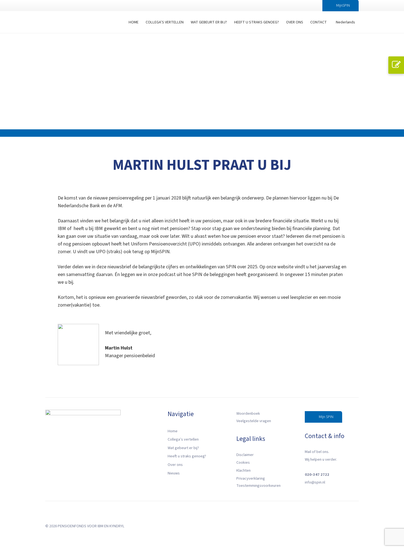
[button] (310, 5)
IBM (100, 526)
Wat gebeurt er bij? (183, 448)
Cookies (243, 462)
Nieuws (174, 473)
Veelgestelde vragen (253, 421)
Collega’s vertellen (183, 439)
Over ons (175, 465)
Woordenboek (248, 413)
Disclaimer (245, 455)
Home (173, 431)
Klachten (243, 470)
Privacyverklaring (250, 478)
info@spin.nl (315, 482)
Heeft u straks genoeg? (187, 456)
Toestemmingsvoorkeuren (258, 485)
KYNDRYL (116, 526)
